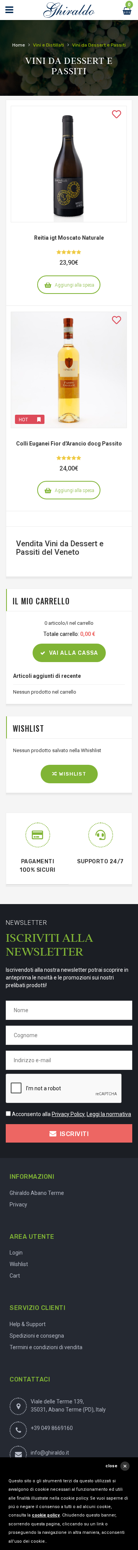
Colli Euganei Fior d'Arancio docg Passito (69, 443)
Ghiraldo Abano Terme (37, 1193)
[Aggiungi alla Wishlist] (116, 116)
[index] (69, 10)
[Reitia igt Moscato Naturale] (69, 164)
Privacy (18, 1204)
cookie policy (46, 1515)
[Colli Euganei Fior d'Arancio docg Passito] (69, 370)
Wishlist (19, 1264)
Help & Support (28, 1324)
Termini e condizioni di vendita (46, 1347)
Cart (15, 1276)
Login (16, 1253)
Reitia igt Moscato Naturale (69, 238)
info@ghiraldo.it (50, 1453)
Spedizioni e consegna (37, 1336)
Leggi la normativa (109, 1114)
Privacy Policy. (68, 1114)
